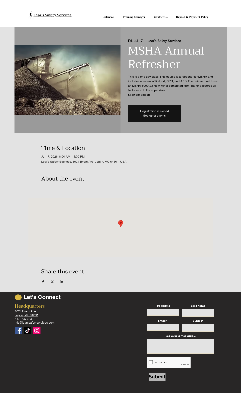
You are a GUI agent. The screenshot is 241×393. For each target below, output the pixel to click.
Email (161, 321)
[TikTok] (27, 330)
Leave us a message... (181, 336)
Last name (198, 306)
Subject (198, 321)
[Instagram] (36, 330)
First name (163, 306)
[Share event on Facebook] (43, 281)
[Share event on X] (52, 281)
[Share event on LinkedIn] (61, 281)
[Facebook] (18, 330)
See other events (154, 115)
